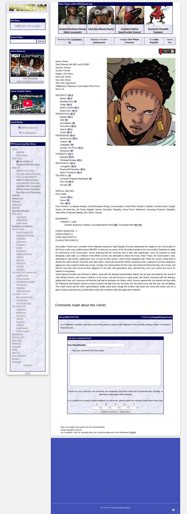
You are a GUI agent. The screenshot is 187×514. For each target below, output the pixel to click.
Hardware (20, 287)
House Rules (22, 220)
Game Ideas (21, 223)
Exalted (15, 359)
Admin (28, 373)
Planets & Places (24, 254)
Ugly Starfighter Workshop (28, 183)
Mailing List (17, 204)
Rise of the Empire (24, 297)
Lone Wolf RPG (19, 355)
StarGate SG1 (18, 337)
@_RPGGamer (29, 132)
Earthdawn (16, 362)
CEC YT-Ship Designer (26, 176)
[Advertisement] (115, 469)
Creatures (20, 244)
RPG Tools (17, 158)
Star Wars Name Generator (28, 173)
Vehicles (20, 266)
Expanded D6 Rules (25, 235)
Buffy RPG (17, 340)
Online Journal (22, 278)
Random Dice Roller (25, 170)
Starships (20, 260)
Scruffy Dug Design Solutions (121, 507)
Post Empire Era (23, 303)
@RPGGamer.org (29, 127)
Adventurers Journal (25, 281)
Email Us (28, 365)
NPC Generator (23, 291)
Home (14, 149)
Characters (21, 241)
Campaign (20, 238)
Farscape (16, 346)
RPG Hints (17, 213)
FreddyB (132, 432)
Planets (19, 318)
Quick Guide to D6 (24, 232)
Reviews (16, 207)
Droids (19, 247)
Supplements (22, 275)
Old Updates (22, 155)
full (32, 161)
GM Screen (21, 284)
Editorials (20, 152)
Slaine (14, 349)
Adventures (21, 217)
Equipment (21, 250)
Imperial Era (21, 300)
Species (20, 257)
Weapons (20, 269)
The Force (20, 263)
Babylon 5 (16, 343)
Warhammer (17, 334)
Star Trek (16, 352)
